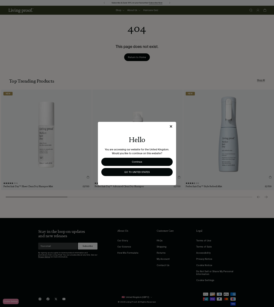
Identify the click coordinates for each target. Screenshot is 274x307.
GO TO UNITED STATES (137, 172)
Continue (137, 161)
